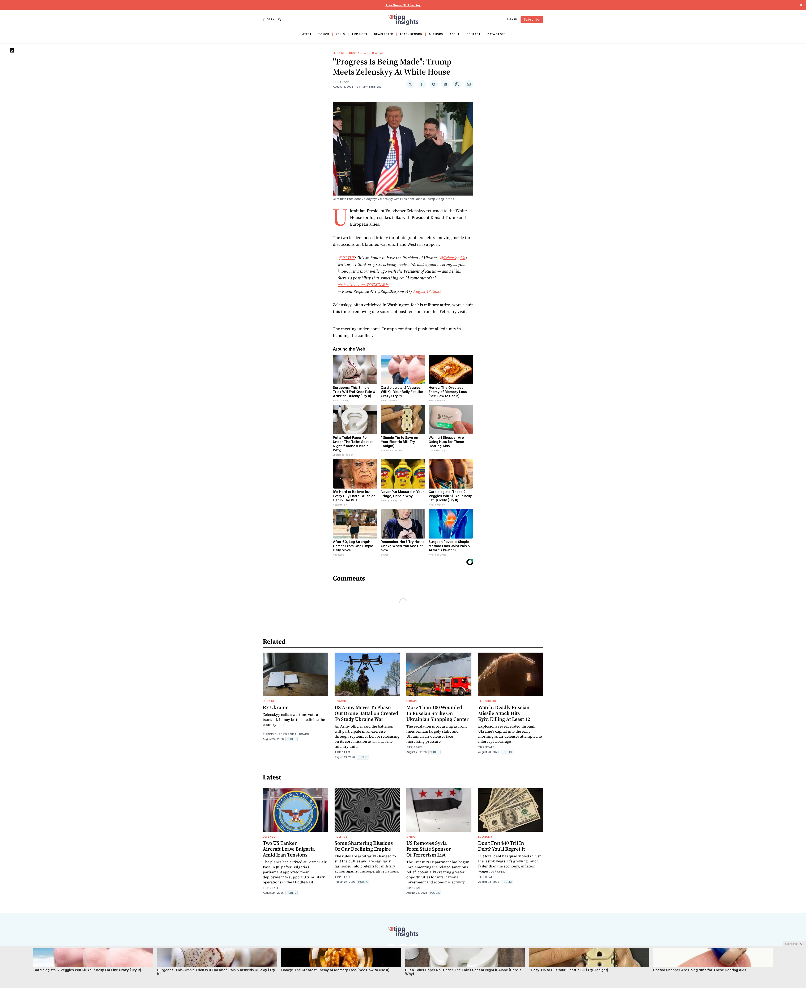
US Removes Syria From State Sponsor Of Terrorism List (428, 849)
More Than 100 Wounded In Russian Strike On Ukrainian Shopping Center (437, 713)
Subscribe (532, 19)
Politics (341, 836)
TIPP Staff (341, 81)
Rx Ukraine (275, 707)
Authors (436, 34)
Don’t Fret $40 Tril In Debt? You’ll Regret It (501, 846)
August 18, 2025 (427, 291)
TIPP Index (359, 34)
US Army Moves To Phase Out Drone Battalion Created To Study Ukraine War (366, 713)
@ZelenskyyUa (452, 258)
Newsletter (383, 34)
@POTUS (347, 258)
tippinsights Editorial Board (286, 734)
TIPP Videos (487, 701)
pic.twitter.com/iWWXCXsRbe (363, 285)
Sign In (512, 19)
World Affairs (375, 53)
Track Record (411, 34)
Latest (306, 34)
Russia (354, 53)
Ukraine (339, 53)
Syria (410, 836)
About (454, 34)
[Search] (279, 19)
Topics (323, 34)
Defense (269, 836)
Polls (340, 34)
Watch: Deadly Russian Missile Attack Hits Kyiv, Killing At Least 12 (504, 713)
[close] (801, 5)
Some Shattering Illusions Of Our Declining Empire (364, 846)
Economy (485, 836)
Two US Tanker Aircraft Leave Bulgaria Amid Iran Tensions (289, 849)
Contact (473, 34)
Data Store (496, 34)
